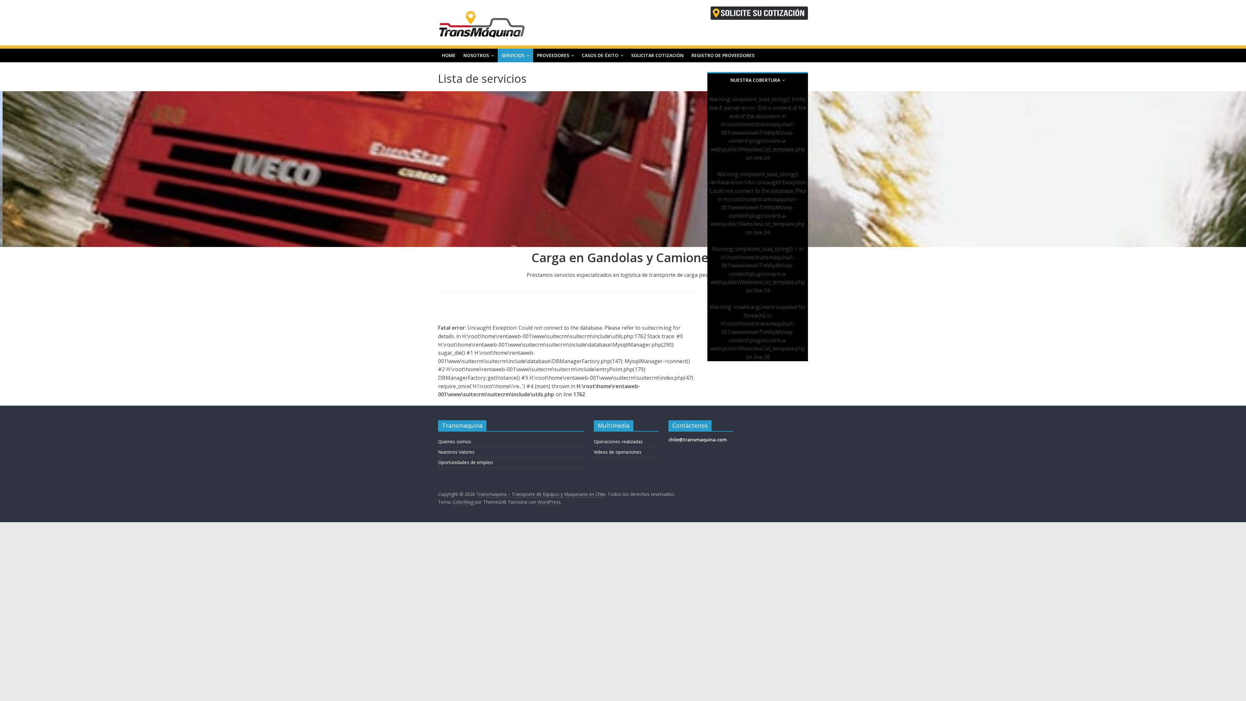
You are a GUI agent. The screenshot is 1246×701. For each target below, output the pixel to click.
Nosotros (476, 55)
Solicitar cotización (657, 55)
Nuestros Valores (456, 452)
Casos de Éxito (600, 55)
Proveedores (553, 55)
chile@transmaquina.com (697, 440)
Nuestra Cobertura (755, 80)
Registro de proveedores (722, 55)
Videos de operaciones (617, 452)
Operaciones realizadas (618, 441)
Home (449, 55)
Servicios (513, 55)
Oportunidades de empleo (465, 462)
